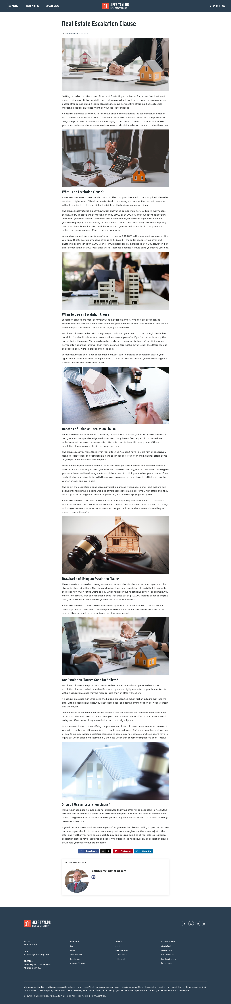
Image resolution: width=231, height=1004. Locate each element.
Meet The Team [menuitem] (122, 950)
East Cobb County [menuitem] (168, 954)
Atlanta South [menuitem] (166, 950)
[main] (115, 459)
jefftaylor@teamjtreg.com (76, 33)
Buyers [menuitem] (72, 946)
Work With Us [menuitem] (32, 6)
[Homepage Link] (115, 5)
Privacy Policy (49, 996)
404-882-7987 (218, 6)
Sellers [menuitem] (72, 950)
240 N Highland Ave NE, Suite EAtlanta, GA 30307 (38, 966)
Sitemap (67, 996)
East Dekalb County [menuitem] (168, 959)
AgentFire (100, 996)
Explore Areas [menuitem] (52, 6)
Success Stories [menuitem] (121, 954)
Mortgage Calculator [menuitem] (77, 963)
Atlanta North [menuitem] (166, 946)
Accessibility (77, 996)
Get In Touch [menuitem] (120, 959)
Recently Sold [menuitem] (75, 959)
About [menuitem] (118, 946)
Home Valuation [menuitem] (76, 954)
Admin (59, 996)
